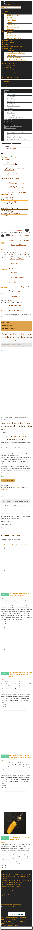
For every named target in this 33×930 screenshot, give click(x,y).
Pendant (2, 489)
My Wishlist (12, 36)
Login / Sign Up (11, 77)
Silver (6, 489)
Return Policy (12, 890)
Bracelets (11, 25)
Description (7, 501)
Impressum (11, 55)
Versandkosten (16, 436)
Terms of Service (14, 57)
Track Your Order (15, 38)
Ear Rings (11, 20)
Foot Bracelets (13, 27)
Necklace (26, 487)
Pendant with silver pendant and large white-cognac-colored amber (20, 674)
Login (5, 86)
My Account (16, 305)
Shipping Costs (25, 436)
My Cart (10, 33)
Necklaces (11, 18)
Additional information (20, 501)
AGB (2, 888)
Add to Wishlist (4, 485)
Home (2, 417)
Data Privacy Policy (16, 53)
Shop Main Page (14, 15)
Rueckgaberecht (4, 890)
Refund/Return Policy (16, 60)
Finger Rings (12, 22)
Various (10, 29)
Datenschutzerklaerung (6, 886)
